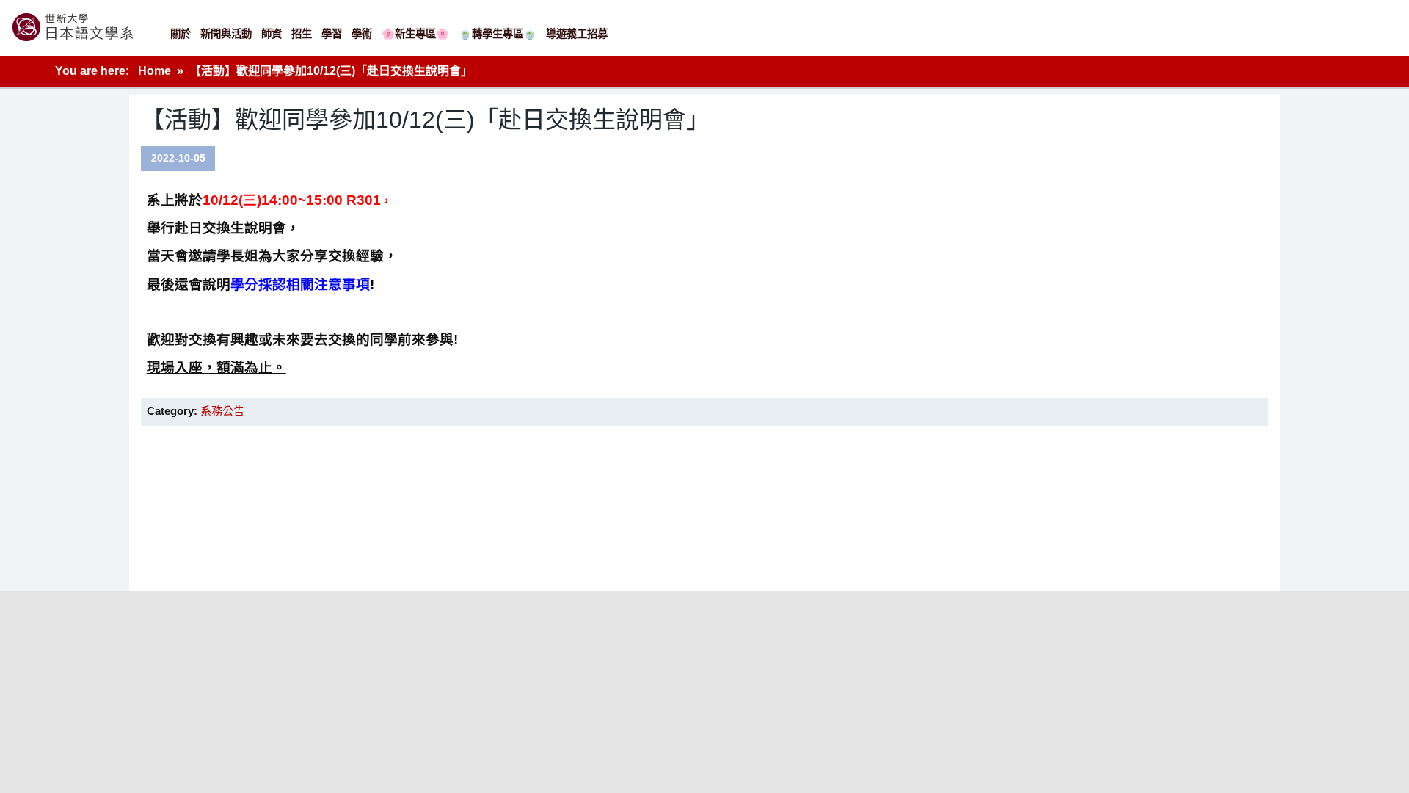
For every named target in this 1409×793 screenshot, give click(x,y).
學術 (362, 34)
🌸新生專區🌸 (415, 34)
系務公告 (222, 411)
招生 (301, 34)
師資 (271, 34)
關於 (180, 34)
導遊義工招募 (577, 34)
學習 (331, 34)
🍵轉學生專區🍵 (497, 34)
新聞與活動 (226, 34)
